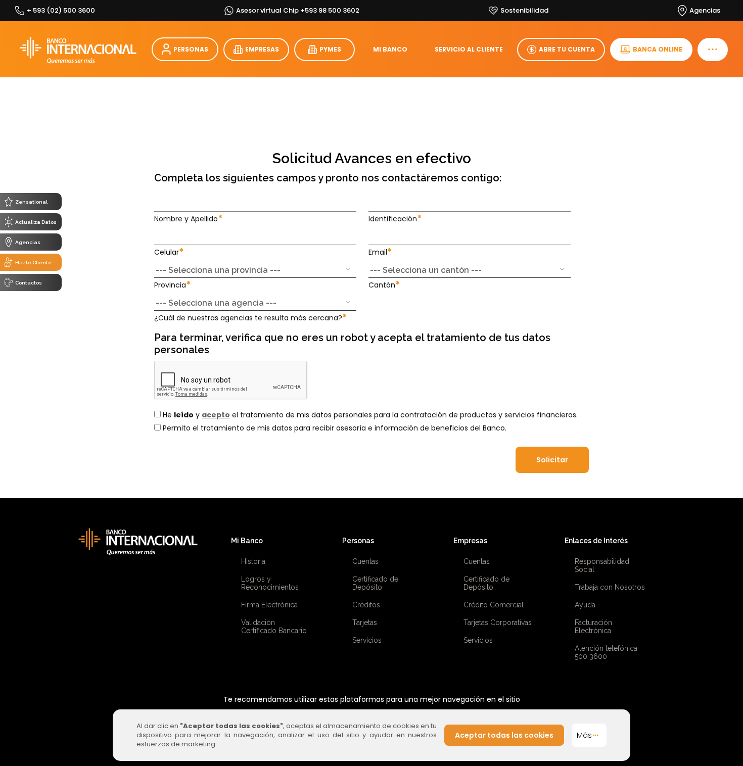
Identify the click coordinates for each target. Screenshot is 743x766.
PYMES (330, 49)
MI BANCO (390, 49)
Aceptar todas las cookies (504, 735)
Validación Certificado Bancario (274, 626)
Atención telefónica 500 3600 (606, 652)
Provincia (172, 284)
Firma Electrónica (269, 605)
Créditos (366, 605)
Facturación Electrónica (593, 626)
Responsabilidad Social (602, 565)
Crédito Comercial (493, 605)
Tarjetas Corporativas (497, 622)
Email (380, 252)
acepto (216, 415)
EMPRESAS (262, 49)
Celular (169, 252)
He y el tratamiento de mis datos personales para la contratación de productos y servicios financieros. (369, 415)
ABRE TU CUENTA (567, 49)
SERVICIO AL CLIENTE (469, 49)
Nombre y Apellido (188, 218)
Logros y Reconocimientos (270, 583)
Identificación (395, 218)
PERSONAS (190, 49)
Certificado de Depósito (375, 583)
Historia (253, 561)
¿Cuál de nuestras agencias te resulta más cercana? (250, 317)
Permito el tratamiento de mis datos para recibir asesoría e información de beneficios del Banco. (333, 428)
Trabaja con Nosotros (610, 587)
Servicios (367, 640)
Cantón (384, 284)
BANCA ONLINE (657, 49)
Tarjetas (364, 622)
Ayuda (585, 605)
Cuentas (365, 561)
